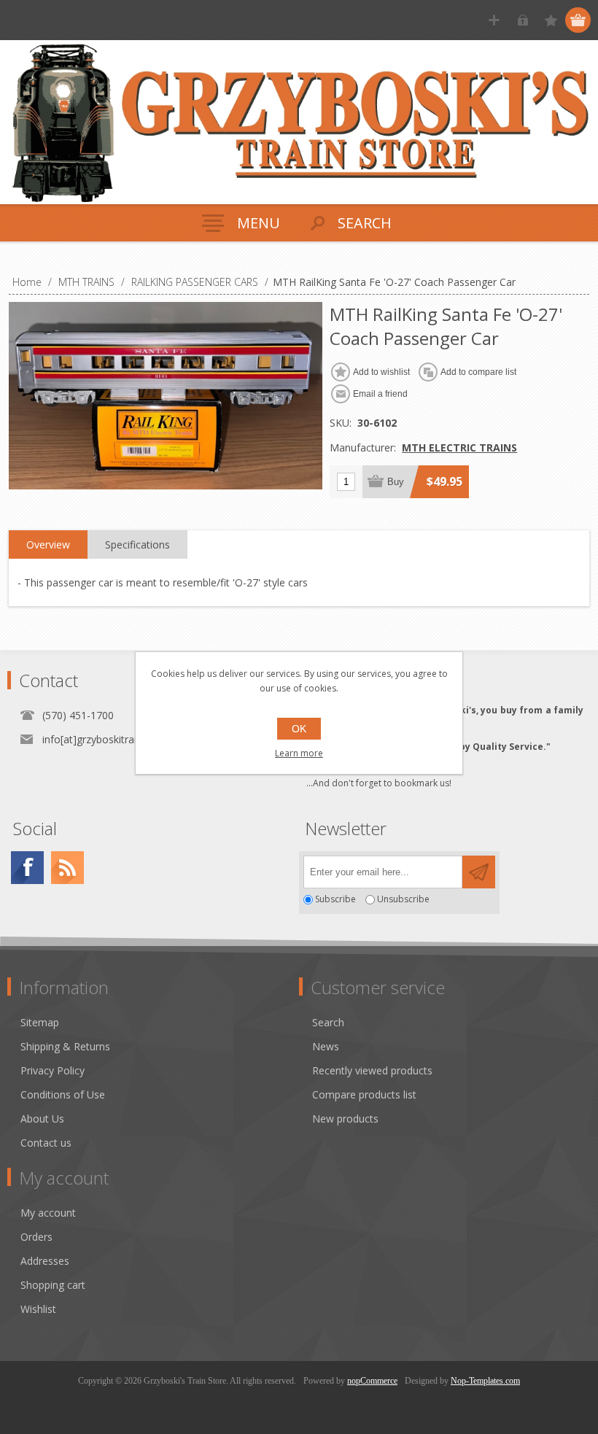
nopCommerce (372, 1381)
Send (478, 872)
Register (494, 20)
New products (345, 1118)
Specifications (137, 544)
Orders (36, 1237)
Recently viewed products (372, 1070)
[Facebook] (27, 867)
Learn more (299, 753)
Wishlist (38, 1309)
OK (299, 729)
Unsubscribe (403, 900)
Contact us (45, 1143)
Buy (395, 481)
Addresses (44, 1261)
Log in (522, 20)
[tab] (48, 544)
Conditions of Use (62, 1094)
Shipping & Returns (65, 1046)
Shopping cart (52, 1285)
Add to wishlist (381, 372)
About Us (42, 1118)
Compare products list (364, 1094)
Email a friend (380, 394)
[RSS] (67, 867)
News (325, 1046)
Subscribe (335, 900)
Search (328, 1022)
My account (48, 1213)
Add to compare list (478, 372)
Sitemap (39, 1022)
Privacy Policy (52, 1070)
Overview (48, 544)
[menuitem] (159, 1022)
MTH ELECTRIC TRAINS (459, 447)
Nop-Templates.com (485, 1381)
